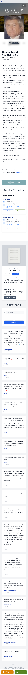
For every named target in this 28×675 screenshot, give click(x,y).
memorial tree (20, 170)
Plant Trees (19, 210)
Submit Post (14, 322)
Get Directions (8, 210)
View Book (7, 274)
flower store (19, 172)
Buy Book (15, 274)
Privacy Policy (10, 668)
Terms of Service (18, 668)
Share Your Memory (10, 297)
